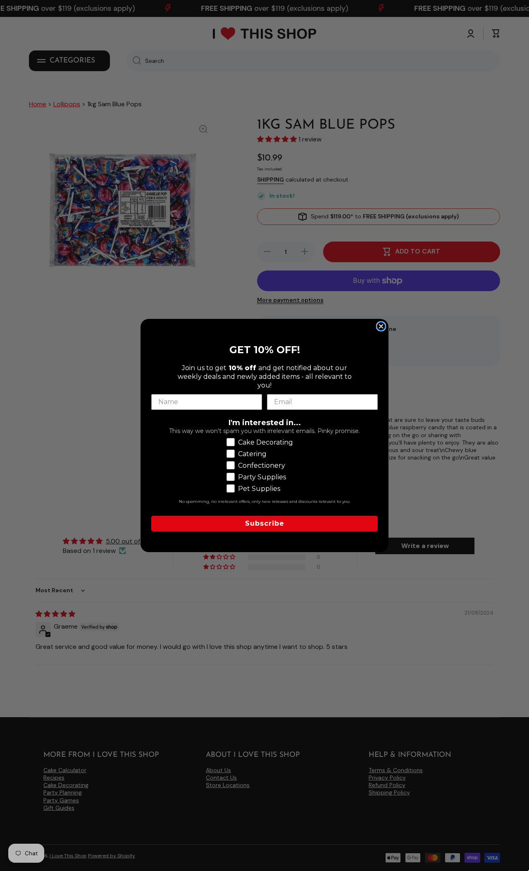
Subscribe (264, 523)
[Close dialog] (381, 326)
